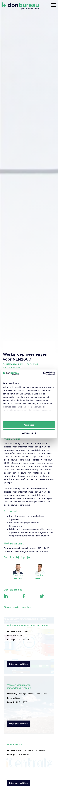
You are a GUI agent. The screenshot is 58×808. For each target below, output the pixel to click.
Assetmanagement (13, 364)
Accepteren (29, 425)
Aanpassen (27, 433)
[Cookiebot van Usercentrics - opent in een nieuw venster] (43, 373)
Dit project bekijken (18, 664)
